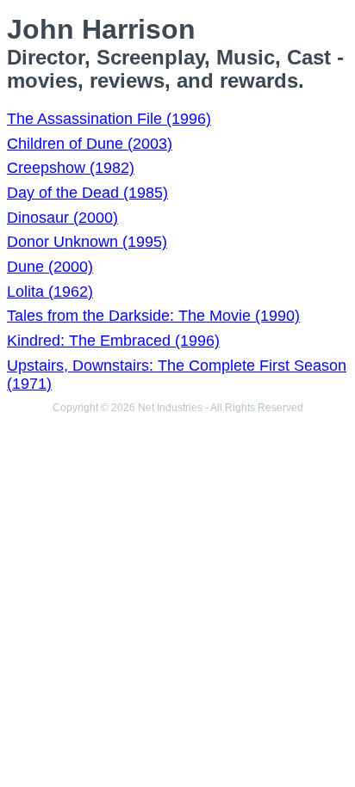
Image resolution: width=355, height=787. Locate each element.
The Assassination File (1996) (109, 118)
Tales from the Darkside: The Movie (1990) (153, 315)
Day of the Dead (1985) (87, 192)
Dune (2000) (50, 266)
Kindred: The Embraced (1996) (113, 340)
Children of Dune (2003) (89, 143)
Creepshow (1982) (70, 167)
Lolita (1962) (50, 291)
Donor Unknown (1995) (87, 241)
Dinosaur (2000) (62, 217)
